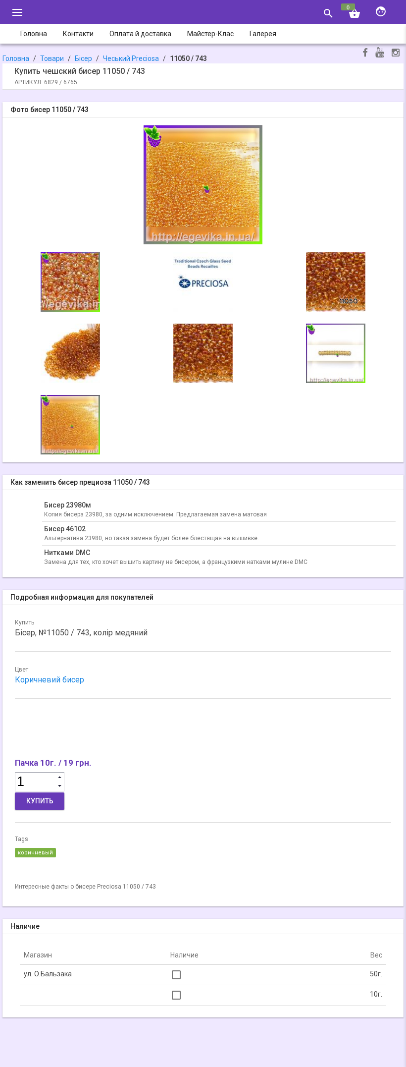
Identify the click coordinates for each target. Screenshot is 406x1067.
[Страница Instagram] (395, 54)
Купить (39, 801)
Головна (15, 58)
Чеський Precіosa (131, 58)
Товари (52, 58)
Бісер (83, 58)
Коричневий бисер (49, 679)
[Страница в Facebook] (365, 54)
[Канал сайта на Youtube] (380, 53)
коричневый (35, 852)
